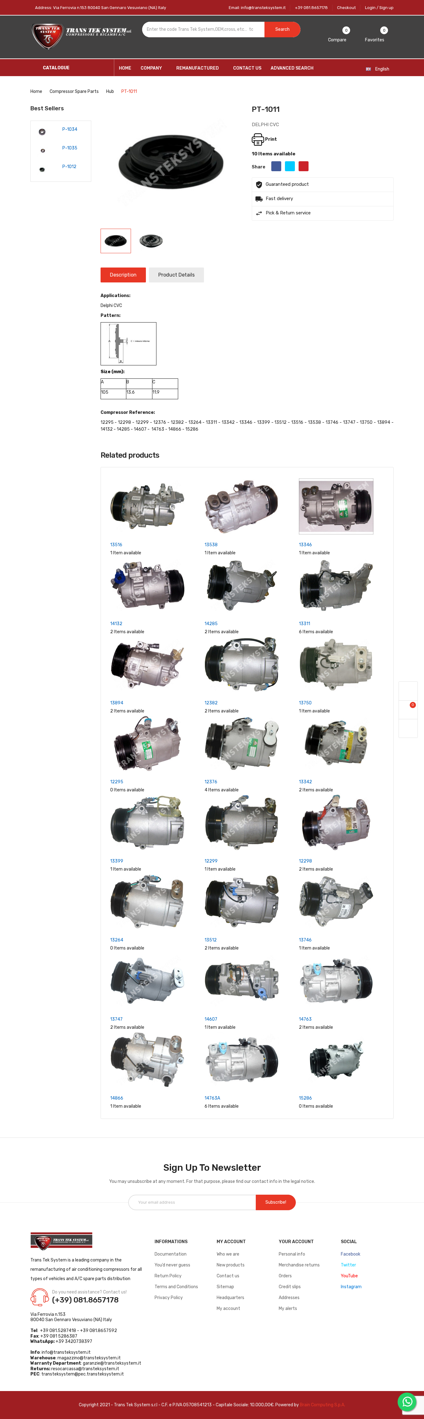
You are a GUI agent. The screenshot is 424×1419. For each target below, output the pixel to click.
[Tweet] (290, 166)
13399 (116, 861)
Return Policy (168, 1276)
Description (123, 275)
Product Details (176, 275)
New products (231, 1265)
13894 (116, 703)
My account (228, 1308)
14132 (116, 623)
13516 (116, 544)
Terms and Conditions (176, 1286)
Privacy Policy (169, 1297)
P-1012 (52, 166)
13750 (305, 703)
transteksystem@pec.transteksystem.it (82, 1374)
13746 (305, 940)
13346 (305, 544)
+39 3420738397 (74, 1341)
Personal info (292, 1254)
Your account (296, 1241)
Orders (285, 1276)
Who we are (228, 1254)
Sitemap (225, 1286)
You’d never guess (172, 1265)
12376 (211, 782)
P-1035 (52, 148)
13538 (211, 544)
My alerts (288, 1308)
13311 (304, 623)
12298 (305, 861)
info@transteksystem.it (66, 1352)
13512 (211, 940)
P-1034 (52, 129)
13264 (116, 940)
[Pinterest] (304, 166)
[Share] (276, 166)
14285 (211, 623)
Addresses (289, 1297)
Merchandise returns (299, 1265)
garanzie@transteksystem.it (112, 1363)
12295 (116, 782)
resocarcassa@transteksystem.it (85, 1368)
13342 (305, 782)
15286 (305, 1098)
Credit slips (290, 1286)
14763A (212, 1098)
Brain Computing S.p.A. (322, 1405)
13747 (116, 1019)
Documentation (171, 1254)
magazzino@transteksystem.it (89, 1358)
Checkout (346, 7)
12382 (211, 703)
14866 (116, 1098)
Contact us (228, 1276)
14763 (305, 1019)
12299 (211, 861)
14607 (211, 1019)
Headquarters (230, 1297)
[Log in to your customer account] (408, 691)
